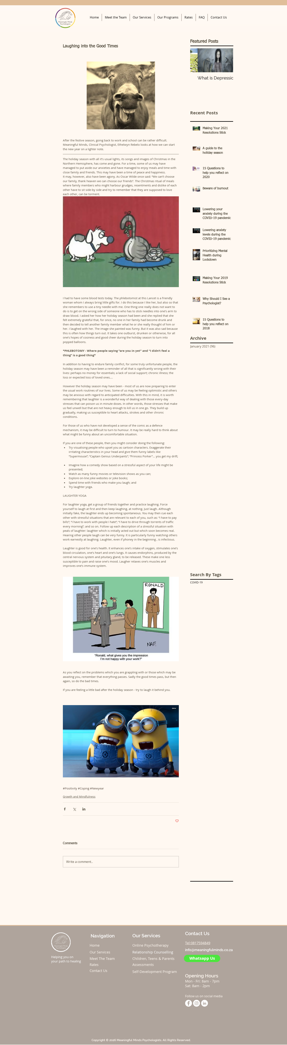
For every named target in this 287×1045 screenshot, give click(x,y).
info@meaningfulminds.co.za (209, 950)
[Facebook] (188, 1003)
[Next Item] (227, 60)
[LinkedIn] (204, 1003)
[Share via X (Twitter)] (74, 809)
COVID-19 (196, 582)
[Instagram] (196, 1003)
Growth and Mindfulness (79, 796)
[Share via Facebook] (65, 809)
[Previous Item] (196, 60)
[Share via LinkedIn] (84, 809)
